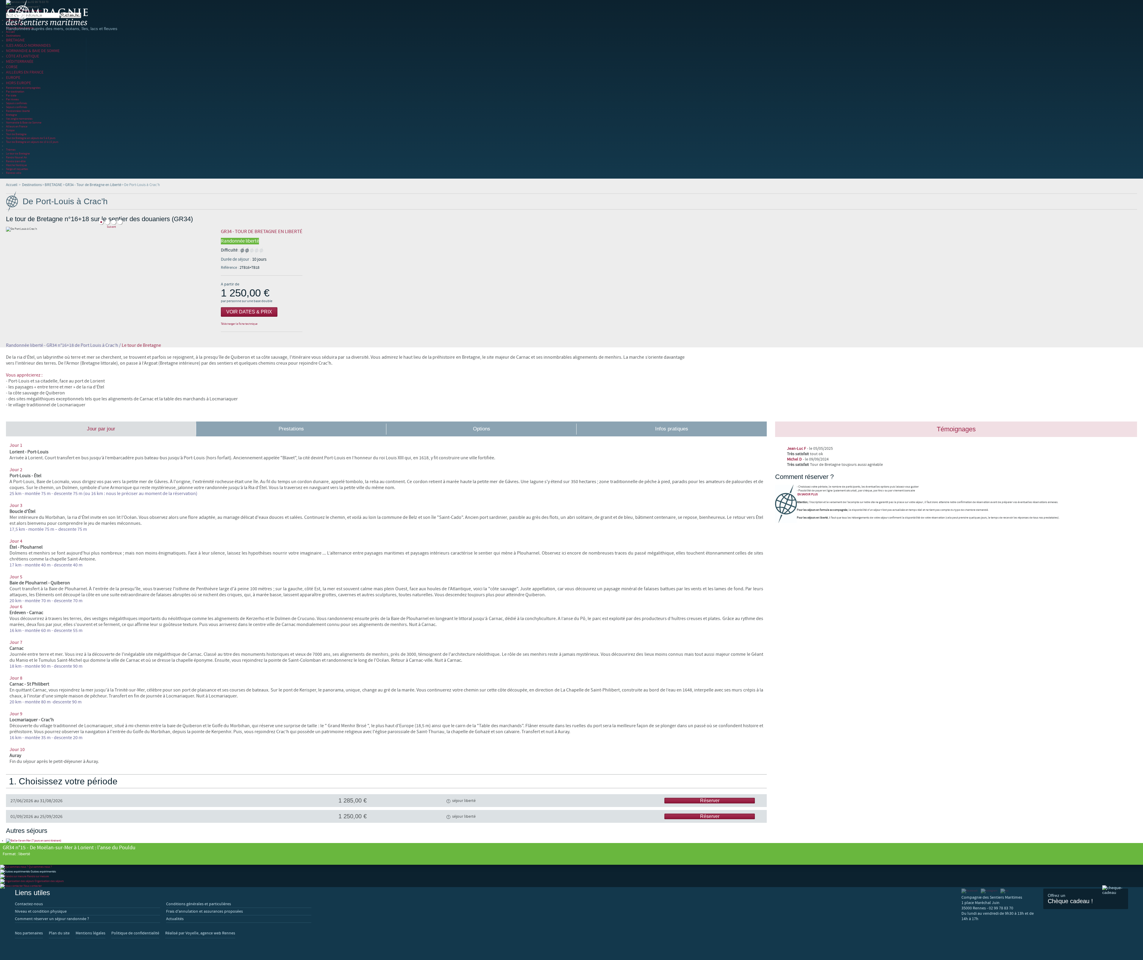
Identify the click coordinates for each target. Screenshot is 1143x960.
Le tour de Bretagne (18, 153)
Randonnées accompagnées (23, 88)
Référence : (230, 267)
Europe (10, 130)
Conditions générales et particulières (198, 904)
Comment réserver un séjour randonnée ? (52, 919)
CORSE (12, 67)
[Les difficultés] (252, 250)
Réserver (709, 800)
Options (481, 429)
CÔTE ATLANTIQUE (22, 56)
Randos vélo (13, 173)
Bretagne (11, 115)
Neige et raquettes (17, 169)
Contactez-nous (29, 904)
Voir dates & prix (249, 311)
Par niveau (12, 99)
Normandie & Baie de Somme (23, 122)
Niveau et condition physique (41, 911)
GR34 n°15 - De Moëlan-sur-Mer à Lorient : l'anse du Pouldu (69, 850)
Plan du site (59, 933)
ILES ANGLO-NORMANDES (28, 45)
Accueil (10, 32)
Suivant (111, 227)
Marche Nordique (16, 165)
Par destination (15, 91)
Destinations (13, 36)
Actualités (175, 919)
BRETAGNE (15, 40)
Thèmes (10, 150)
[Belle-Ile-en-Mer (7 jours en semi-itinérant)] (33, 840)
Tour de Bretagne (16, 134)
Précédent (111, 218)
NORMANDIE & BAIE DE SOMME (33, 51)
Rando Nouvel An (16, 157)
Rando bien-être (16, 161)
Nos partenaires (29, 933)
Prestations (291, 429)
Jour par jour (101, 429)
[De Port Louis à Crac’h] (101, 222)
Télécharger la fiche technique (239, 324)
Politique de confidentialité (135, 933)
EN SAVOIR (807, 494)
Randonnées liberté (18, 111)
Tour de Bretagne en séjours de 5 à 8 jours (30, 138)
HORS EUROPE (18, 83)
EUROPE (13, 77)
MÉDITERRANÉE (19, 61)
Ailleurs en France (16, 126)
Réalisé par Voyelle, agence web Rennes (200, 933)
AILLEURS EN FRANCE (24, 72)
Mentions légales (90, 933)
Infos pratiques (671, 429)
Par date (11, 95)
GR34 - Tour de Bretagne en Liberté (93, 184)
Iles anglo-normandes (19, 119)
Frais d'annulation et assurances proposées (204, 911)
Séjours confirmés (16, 103)
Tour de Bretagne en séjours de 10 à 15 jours (32, 142)
